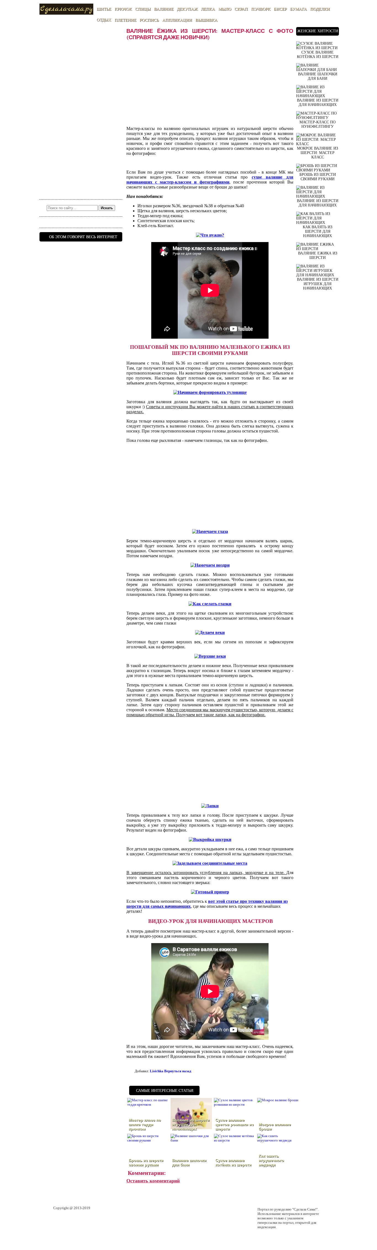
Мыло (224, 9)
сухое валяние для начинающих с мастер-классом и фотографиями (209, 179)
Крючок (123, 9)
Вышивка (206, 20)
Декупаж (187, 9)
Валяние (164, 9)
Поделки (320, 9)
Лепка (208, 9)
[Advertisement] (80, 110)
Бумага (298, 9)
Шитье (104, 9)
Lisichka (156, 1071)
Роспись (149, 20)
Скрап (241, 9)
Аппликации (177, 20)
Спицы (143, 9)
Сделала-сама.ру (66, 9)
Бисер (280, 9)
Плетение (125, 20)
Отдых (104, 20)
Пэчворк (260, 9)
